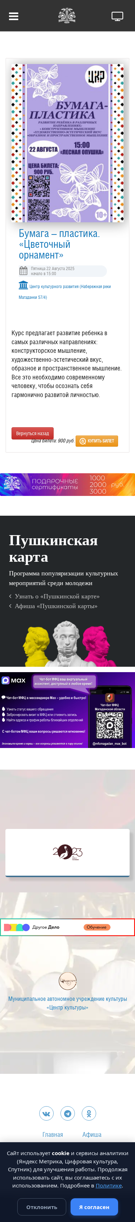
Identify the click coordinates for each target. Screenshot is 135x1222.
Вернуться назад (32, 433)
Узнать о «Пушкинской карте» (55, 596)
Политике (109, 1185)
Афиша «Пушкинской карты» (54, 606)
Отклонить (41, 1206)
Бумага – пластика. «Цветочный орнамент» (59, 244)
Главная (52, 1134)
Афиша (92, 1134)
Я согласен (94, 1206)
